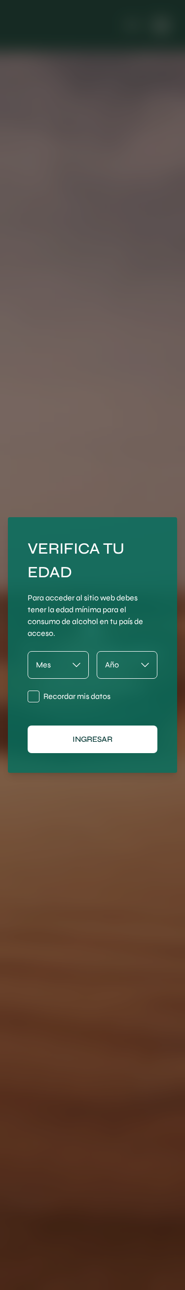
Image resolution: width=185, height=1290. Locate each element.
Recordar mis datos (77, 696)
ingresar (92, 739)
